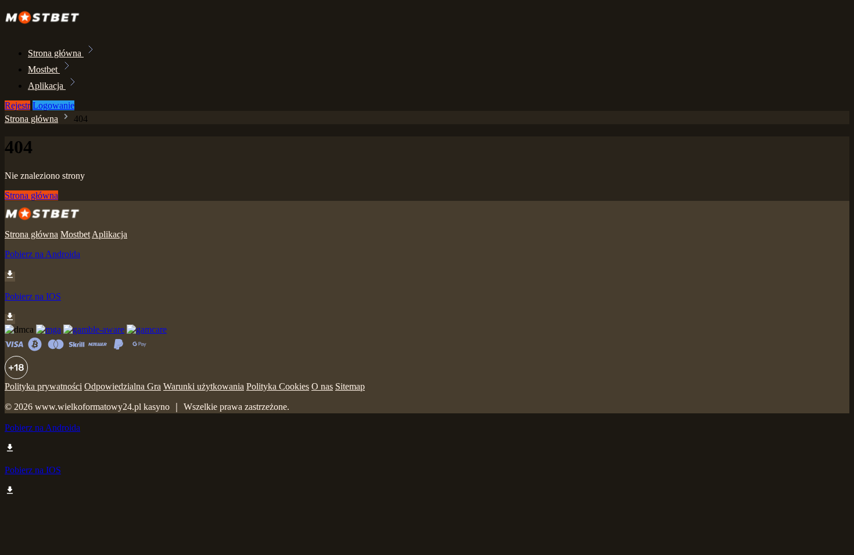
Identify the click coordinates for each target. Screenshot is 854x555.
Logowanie (53, 105)
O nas (322, 386)
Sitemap (350, 386)
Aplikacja (47, 86)
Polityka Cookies (277, 386)
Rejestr (17, 105)
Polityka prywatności (43, 386)
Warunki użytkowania (203, 386)
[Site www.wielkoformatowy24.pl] (46, 28)
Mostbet (44, 69)
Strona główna (56, 53)
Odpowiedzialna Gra (122, 386)
